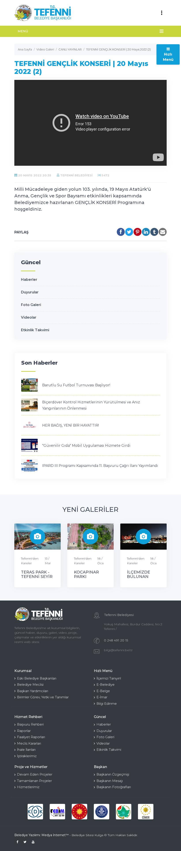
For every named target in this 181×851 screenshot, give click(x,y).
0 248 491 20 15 (116, 640)
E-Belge (103, 691)
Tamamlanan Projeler (34, 781)
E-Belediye (105, 684)
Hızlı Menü (168, 57)
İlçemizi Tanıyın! (108, 678)
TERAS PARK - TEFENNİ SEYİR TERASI (37, 576)
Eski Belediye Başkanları (36, 678)
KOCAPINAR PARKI (86, 574)
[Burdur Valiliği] (101, 811)
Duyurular (30, 292)
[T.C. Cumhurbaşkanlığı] (79, 811)
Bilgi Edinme (106, 703)
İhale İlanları (26, 749)
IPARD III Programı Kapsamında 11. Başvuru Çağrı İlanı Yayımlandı (100, 466)
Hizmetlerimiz (28, 787)
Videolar (28, 317)
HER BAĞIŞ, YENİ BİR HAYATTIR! (70, 425)
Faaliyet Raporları (31, 737)
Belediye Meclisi (30, 684)
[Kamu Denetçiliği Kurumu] (35, 811)
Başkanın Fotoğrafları (113, 787)
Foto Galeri (31, 305)
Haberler (29, 279)
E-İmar (101, 697)
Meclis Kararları (29, 743)
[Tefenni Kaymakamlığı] (123, 811)
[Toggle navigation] (161, 12)
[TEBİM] (57, 811)
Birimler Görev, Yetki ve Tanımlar (43, 697)
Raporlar (24, 731)
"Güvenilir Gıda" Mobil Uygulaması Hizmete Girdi (86, 445)
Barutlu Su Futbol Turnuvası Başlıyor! (76, 385)
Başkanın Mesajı (109, 781)
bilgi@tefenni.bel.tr (118, 650)
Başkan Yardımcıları (32, 691)
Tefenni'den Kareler (29, 560)
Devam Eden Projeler (34, 774)
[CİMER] (145, 811)
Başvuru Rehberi (30, 724)
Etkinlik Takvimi (35, 330)
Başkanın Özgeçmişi (112, 774)
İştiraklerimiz (27, 756)
